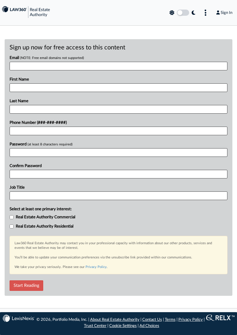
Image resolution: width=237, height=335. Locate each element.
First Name (19, 79)
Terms (170, 320)
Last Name (19, 101)
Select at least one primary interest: (41, 209)
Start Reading (26, 285)
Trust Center (95, 326)
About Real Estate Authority (114, 320)
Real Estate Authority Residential (44, 226)
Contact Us (152, 320)
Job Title (17, 188)
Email (47, 58)
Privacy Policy (96, 267)
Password (41, 144)
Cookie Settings (123, 326)
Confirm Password (26, 166)
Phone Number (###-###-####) (38, 123)
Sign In (226, 13)
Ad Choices (149, 326)
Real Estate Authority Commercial (45, 217)
